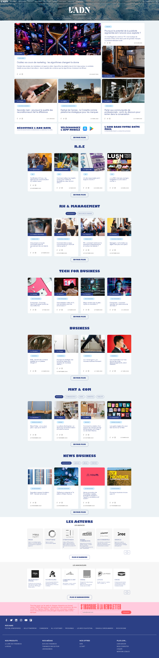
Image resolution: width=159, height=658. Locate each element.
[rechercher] (156, 1)
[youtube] (26, 621)
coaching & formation (63, 239)
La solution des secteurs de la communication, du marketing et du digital (35, 130)
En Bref (51, 18)
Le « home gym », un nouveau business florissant (92, 360)
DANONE (117, 580)
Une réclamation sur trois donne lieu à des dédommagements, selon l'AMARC (118, 362)
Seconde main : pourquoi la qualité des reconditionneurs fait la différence (35, 111)
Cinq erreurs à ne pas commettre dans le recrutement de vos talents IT (39, 245)
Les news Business (36, 488)
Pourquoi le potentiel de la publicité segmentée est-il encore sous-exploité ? (123, 31)
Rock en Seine (121, 628)
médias (85, 463)
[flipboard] (31, 621)
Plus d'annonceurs (79, 597)
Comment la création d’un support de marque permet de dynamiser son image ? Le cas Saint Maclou (92, 428)
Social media (21, 58)
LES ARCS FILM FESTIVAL (85, 628)
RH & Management (67, 18)
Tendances (13, 1)
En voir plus (79, 137)
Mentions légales (123, 651)
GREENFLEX (118, 540)
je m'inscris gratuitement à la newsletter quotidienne (117, 131)
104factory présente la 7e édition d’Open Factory (65, 493)
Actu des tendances (49, 644)
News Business (79, 456)
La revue (8, 646)
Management (71, 213)
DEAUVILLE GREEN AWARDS (104, 628)
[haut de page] (156, 656)
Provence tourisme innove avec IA (118, 493)
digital (81, 396)
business (79, 328)
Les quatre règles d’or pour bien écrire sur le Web (119, 426)
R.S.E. (58, 18)
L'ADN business (47, 649)
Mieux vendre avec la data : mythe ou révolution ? (92, 303)
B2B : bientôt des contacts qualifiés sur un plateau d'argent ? (39, 361)
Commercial (34, 355)
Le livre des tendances (13, 644)
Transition (38, 1)
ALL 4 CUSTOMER (56, 628)
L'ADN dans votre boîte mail (122, 128)
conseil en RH (35, 239)
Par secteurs (106, 18)
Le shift (82, 646)
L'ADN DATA (71, 1)
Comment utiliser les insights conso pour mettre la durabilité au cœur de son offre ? (66, 180)
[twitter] (20, 74)
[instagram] (21, 621)
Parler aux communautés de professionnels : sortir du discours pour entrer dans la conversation (122, 112)
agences (77, 463)
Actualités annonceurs (63, 488)
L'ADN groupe (121, 644)
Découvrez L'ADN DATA (34, 128)
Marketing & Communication (68, 105)
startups (94, 463)
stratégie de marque (36, 422)
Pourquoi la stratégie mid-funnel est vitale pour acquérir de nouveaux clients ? (65, 362)
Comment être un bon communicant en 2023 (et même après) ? (65, 244)
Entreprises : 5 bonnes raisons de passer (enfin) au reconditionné (39, 304)
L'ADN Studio (47, 1)
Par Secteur (22, 1)
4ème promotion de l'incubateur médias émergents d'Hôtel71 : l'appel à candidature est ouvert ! (91, 495)
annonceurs (66, 463)
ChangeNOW (43, 628)
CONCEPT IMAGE (50, 540)
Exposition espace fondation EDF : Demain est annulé (39, 493)
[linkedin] (22, 74)
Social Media (109, 105)
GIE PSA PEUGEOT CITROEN (33, 580)
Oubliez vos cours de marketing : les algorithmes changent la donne (48, 62)
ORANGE (82, 580)
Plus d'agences (79, 557)
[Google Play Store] (92, 130)
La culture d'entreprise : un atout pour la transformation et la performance (66, 427)
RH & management (79, 206)
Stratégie (60, 422)
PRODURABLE (69, 628)
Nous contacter (123, 646)
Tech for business (79, 271)
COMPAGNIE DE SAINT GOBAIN (69, 580)
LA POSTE (100, 580)
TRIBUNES (30, 1)
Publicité (108, 26)
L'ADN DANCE (62, 1)
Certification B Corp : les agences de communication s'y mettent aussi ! (39, 179)
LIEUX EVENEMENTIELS (103, 540)
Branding (59, 396)
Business (89, 18)
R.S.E (79, 146)
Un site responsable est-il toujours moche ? (91, 178)
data (81, 644)
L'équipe (119, 649)
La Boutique (79, 1)
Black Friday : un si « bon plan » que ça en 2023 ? (38, 426)
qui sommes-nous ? (149, 1)
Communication (71, 396)
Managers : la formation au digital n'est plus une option (119, 243)
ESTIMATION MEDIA (68, 540)
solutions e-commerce (24, 105)
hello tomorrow (30, 628)
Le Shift (55, 1)
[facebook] (17, 74)
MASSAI (30, 540)
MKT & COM (97, 18)
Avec (19, 53)
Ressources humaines (85, 213)
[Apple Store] (85, 130)
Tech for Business (79, 18)
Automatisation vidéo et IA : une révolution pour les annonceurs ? (66, 304)
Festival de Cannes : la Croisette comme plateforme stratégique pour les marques (79, 111)
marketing (90, 396)
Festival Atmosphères (13, 628)
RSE (32, 174)
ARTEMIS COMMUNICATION (85, 540)
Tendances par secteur (50, 646)
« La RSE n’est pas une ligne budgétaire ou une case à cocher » (119, 179)
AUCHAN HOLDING (51, 580)
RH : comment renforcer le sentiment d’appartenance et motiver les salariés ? (92, 244)
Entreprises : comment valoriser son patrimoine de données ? (119, 304)
